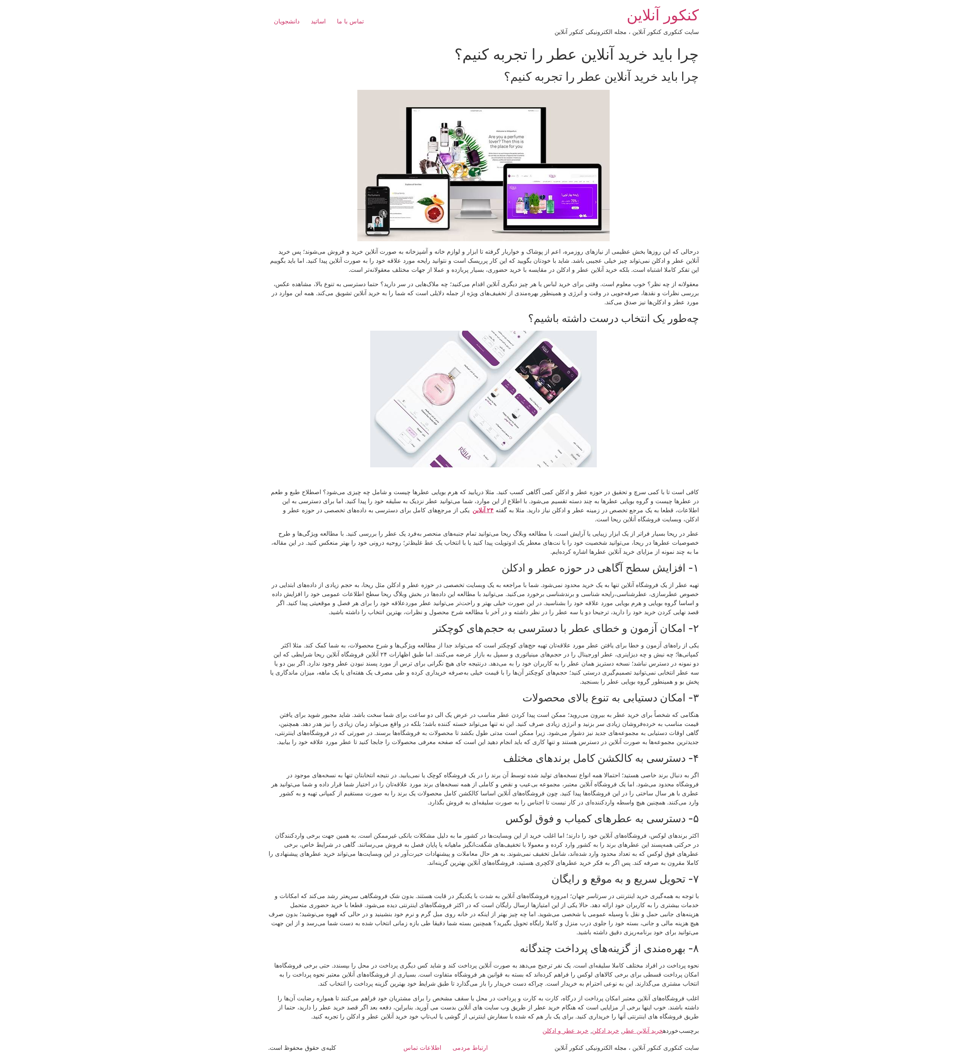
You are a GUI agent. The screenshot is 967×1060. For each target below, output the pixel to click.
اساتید (318, 21)
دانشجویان (287, 21)
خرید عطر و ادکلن (565, 1030)
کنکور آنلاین (663, 15)
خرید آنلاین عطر (643, 1030)
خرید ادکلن (605, 1030)
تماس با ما (350, 21)
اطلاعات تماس (422, 1047)
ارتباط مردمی (470, 1047)
